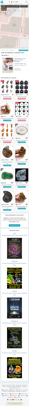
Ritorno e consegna (7, 386)
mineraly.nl (22, 395)
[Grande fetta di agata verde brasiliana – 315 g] (7, 175)
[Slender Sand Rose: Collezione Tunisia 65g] (7, 130)
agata (18, 138)
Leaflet (15, 48)
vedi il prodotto (7, 98)
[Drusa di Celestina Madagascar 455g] (21, 175)
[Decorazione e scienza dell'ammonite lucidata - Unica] (7, 196)
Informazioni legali (11, 385)
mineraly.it (6, 395)
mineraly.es (14, 395)
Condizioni (4, 385)
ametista (19, 94)
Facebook (13, 389)
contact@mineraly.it (11, 391)
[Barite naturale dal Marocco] (21, 152)
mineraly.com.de (23, 393)
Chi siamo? (24, 385)
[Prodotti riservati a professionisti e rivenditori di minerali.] (12, 94)
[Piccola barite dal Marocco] (21, 196)
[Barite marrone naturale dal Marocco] (7, 108)
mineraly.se (18, 397)
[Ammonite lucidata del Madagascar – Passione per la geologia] (7, 152)
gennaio (11, 50)
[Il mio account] (11, 2)
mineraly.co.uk (14, 393)
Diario (3, 50)
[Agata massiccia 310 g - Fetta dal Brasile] (21, 130)
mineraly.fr (5, 393)
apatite (19, 116)
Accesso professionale (17, 386)
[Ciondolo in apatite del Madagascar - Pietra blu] (21, 108)
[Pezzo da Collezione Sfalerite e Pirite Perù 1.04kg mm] (7, 86)
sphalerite (6, 94)
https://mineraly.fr (22, 391)
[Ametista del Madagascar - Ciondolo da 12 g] (21, 86)
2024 (7, 50)
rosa (4, 138)
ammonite (5, 159)
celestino (19, 182)
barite (4, 116)
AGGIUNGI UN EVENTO (14, 225)
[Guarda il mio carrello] (14, 2)
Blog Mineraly (6, 389)
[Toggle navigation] (26, 1)
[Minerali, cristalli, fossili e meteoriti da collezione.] (2, 2)
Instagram (19, 389)
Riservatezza (18, 385)
